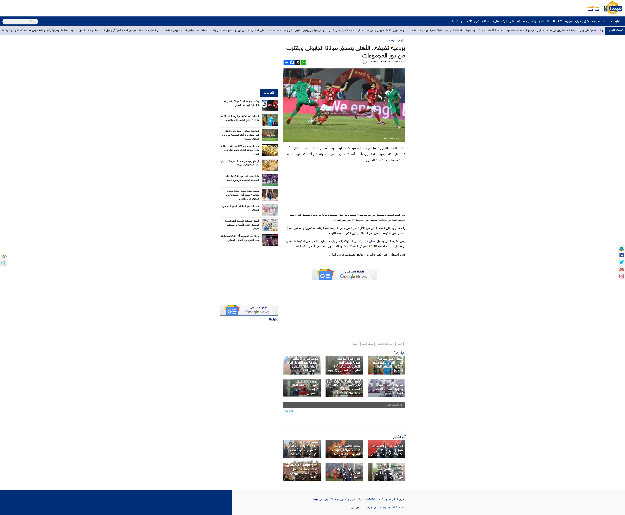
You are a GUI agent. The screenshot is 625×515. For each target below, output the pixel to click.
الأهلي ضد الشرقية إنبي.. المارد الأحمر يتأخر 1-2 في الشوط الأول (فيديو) (388, 365)
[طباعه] (365, 62)
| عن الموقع (374, 507)
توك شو (515, 21)
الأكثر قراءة (269, 93)
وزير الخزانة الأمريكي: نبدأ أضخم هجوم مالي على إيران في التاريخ (54, 30)
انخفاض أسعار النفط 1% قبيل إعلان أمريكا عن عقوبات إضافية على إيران (387, 450)
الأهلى (372, 241)
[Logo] (592, 7)
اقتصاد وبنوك (540, 21)
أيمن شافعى (398, 61)
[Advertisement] (61, 7)
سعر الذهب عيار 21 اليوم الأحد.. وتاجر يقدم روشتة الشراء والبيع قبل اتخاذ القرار (240, 150)
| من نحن (358, 507)
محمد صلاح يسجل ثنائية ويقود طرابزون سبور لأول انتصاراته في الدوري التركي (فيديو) (242, 195)
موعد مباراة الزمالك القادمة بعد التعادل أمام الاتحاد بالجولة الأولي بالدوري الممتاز (302, 365)
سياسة (596, 21)
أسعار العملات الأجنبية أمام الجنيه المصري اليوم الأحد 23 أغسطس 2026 (242, 225)
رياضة (526, 21)
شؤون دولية (582, 21)
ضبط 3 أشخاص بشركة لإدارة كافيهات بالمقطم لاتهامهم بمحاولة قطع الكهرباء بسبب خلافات (564, 30)
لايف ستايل (500, 21)
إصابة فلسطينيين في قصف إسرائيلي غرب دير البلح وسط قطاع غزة (345, 450)
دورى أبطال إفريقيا (385, 344)
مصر (605, 21)
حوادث (460, 21)
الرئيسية (616, 21)
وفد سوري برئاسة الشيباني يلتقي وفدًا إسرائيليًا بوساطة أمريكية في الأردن (475, 30)
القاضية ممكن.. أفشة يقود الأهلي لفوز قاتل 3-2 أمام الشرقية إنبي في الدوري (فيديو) (240, 135)
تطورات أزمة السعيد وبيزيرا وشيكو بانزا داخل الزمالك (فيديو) (388, 389)
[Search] (3, 19)
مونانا (355, 344)
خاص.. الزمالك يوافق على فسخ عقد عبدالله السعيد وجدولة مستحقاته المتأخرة (347, 387)
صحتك (486, 21)
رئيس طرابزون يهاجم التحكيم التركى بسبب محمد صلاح (406, 30)
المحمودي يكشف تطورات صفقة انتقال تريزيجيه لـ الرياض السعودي (304, 387)
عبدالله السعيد (367, 344)
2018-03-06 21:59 (379, 61)
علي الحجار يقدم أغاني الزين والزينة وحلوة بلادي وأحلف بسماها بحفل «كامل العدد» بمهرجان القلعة (324, 30)
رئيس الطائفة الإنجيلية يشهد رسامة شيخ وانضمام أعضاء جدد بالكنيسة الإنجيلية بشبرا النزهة (138, 30)
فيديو (568, 21)
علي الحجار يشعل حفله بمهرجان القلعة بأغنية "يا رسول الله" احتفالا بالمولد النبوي (229, 30)
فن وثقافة (473, 21)
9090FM (557, 21)
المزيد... (449, 21)
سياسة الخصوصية (394, 507)
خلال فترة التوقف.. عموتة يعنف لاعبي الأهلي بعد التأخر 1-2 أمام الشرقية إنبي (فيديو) (344, 365)
